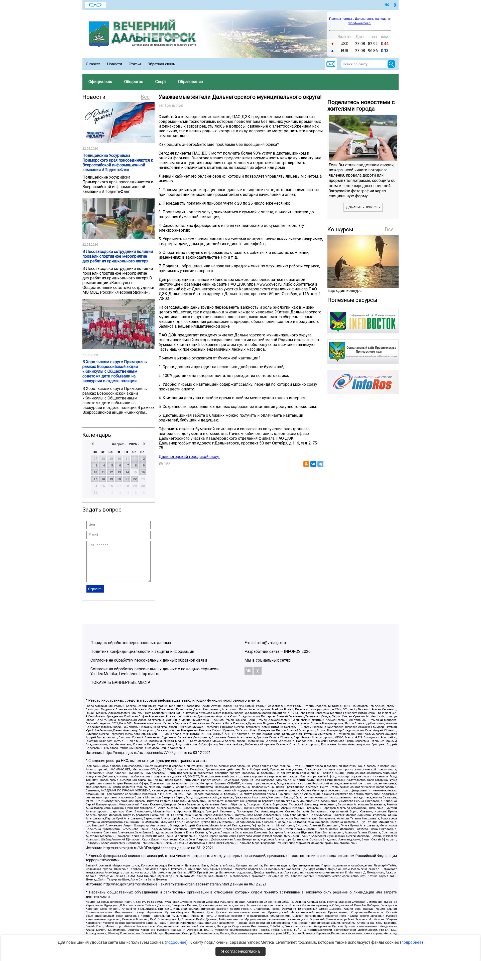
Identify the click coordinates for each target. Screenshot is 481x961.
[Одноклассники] (306, 464)
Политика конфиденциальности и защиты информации (142, 651)
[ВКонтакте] (313, 464)
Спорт (160, 81)
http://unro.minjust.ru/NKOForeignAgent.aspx (139, 848)
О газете (93, 64)
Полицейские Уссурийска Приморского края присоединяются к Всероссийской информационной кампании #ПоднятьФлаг (117, 162)
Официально (100, 81)
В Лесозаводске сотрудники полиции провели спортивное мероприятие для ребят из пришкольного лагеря (117, 256)
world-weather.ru (359, 23)
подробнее (176, 942)
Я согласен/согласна (240, 951)
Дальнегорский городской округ (189, 456)
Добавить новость (363, 207)
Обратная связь (161, 64)
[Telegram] (320, 464)
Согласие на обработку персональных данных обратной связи (148, 660)
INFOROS (292, 651)
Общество (133, 81)
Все (145, 97)
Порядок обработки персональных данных (130, 642)
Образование (190, 81)
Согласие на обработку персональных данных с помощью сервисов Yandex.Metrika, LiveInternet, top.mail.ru (154, 671)
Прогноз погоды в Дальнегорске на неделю (360, 19)
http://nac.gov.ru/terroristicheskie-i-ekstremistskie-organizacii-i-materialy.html (166, 884)
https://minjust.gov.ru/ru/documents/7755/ (138, 753)
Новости (114, 64)
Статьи (135, 64)
